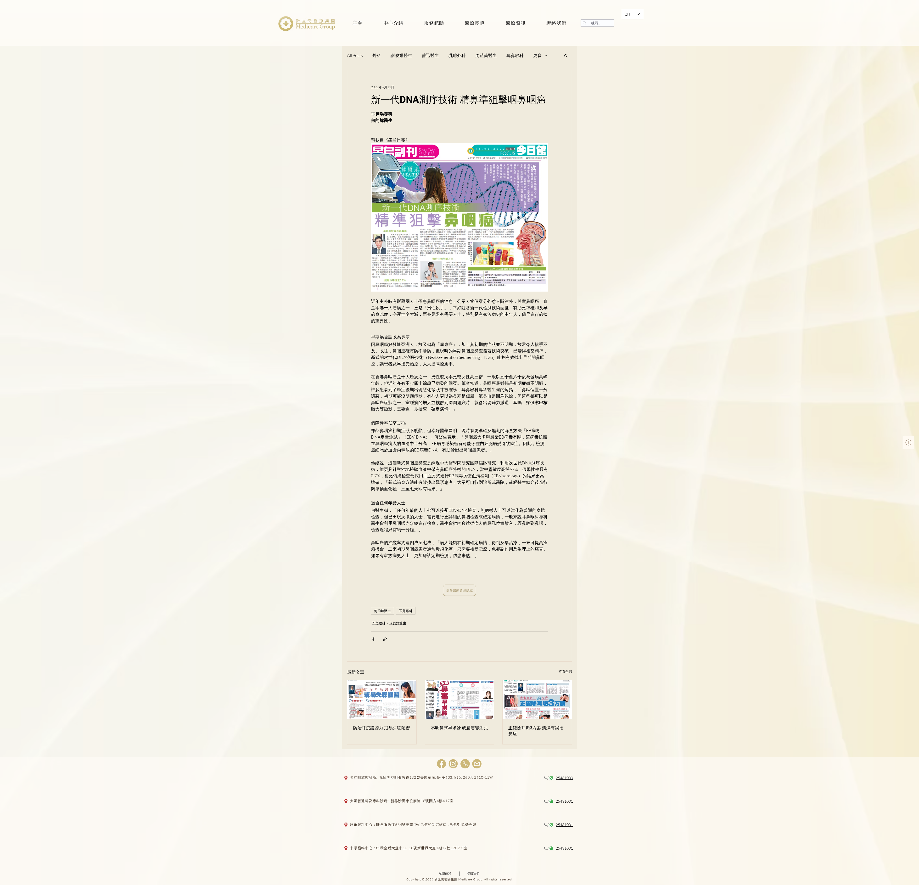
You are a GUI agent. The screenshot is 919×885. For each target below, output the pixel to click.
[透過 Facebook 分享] (373, 639)
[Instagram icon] (453, 763)
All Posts (355, 55)
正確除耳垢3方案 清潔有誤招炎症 (535, 730)
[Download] (908, 442)
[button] (566, 55)
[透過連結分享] (385, 639)
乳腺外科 (457, 55)
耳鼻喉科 (515, 55)
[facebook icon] (441, 763)
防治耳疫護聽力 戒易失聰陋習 (381, 727)
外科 (376, 55)
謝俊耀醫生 (401, 55)
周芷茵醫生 (486, 55)
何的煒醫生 (382, 611)
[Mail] (477, 763)
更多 (537, 55)
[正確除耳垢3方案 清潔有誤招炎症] (537, 699)
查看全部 (565, 671)
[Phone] (465, 763)
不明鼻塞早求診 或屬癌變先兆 (459, 727)
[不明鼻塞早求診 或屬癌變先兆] (459, 699)
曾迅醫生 (430, 55)
